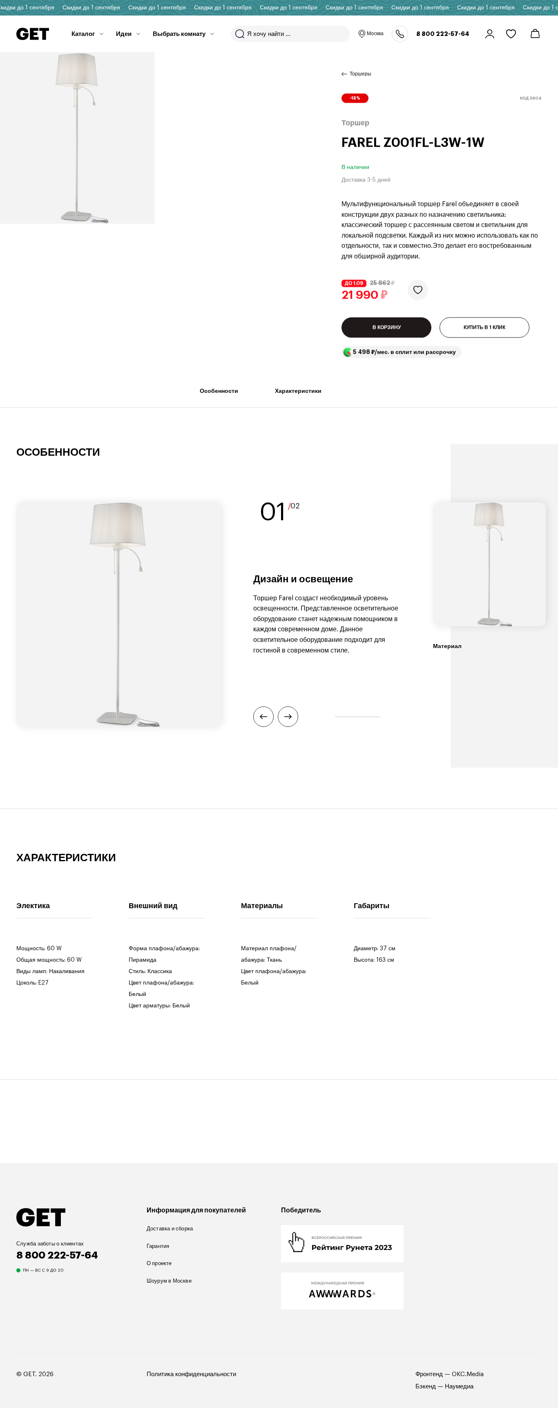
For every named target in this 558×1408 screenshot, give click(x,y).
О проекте (159, 1263)
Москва (375, 33)
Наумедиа (459, 1386)
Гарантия (158, 1246)
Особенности (219, 391)
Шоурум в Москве (169, 1280)
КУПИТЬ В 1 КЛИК (484, 327)
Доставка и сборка (170, 1228)
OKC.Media (468, 1374)
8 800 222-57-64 (442, 34)
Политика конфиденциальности (191, 1374)
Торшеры (360, 73)
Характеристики (298, 391)
